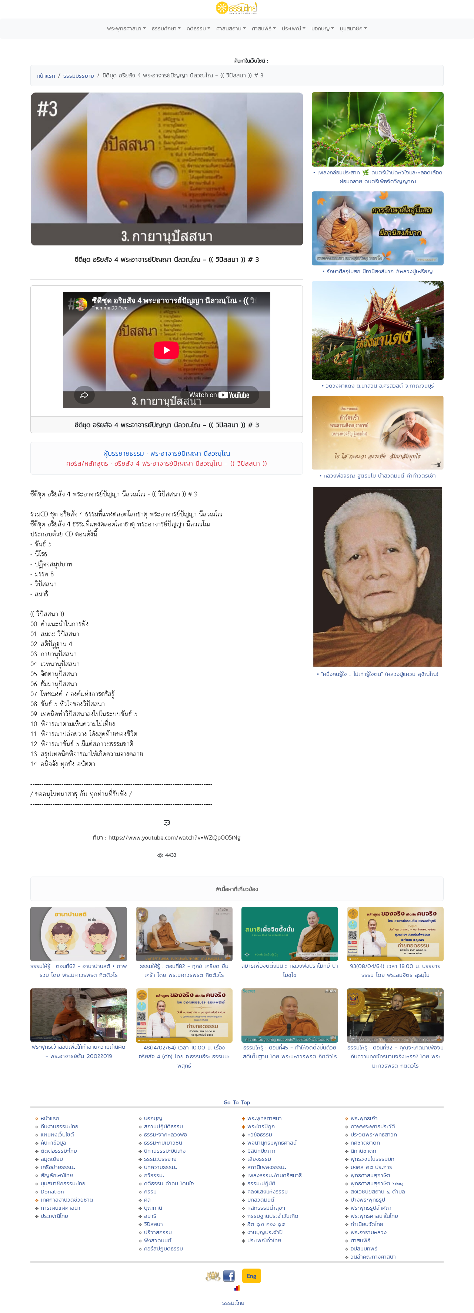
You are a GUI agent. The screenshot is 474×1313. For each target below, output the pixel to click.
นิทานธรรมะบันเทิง (165, 1151)
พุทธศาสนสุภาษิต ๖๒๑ (377, 1183)
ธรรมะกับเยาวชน (163, 1142)
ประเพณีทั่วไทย (264, 1240)
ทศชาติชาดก (365, 1142)
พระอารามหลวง (369, 1232)
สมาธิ (150, 1216)
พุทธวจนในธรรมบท (372, 1159)
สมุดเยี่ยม (52, 1159)
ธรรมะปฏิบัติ (261, 1183)
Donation (52, 1191)
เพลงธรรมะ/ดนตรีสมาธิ (274, 1175)
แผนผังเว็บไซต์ (57, 1134)
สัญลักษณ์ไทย (57, 1175)
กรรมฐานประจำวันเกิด (272, 1216)
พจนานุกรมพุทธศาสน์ (272, 1142)
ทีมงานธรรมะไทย (60, 1126)
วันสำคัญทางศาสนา (373, 1256)
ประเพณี (291, 28)
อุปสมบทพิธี (364, 1248)
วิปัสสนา (153, 1224)
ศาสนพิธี (261, 28)
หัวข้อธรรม (259, 1134)
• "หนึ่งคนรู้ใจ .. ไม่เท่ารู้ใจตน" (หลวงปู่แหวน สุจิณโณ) (377, 674)
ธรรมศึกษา (164, 28)
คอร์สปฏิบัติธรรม (163, 1248)
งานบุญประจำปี (265, 1232)
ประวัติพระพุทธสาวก (374, 1134)
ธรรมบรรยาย (78, 76)
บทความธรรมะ (160, 1167)
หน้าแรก (46, 76)
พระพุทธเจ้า (364, 1118)
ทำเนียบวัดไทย (367, 1224)
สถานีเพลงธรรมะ (266, 1167)
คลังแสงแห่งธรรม (267, 1191)
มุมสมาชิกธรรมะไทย (63, 1183)
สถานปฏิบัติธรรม (163, 1126)
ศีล (147, 1199)
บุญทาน (153, 1208)
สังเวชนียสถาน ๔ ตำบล (378, 1191)
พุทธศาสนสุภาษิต (370, 1175)
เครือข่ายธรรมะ (58, 1167)
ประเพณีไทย (54, 1216)
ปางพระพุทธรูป (368, 1199)
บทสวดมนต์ (260, 1199)
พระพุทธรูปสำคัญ (371, 1208)
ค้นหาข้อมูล (53, 1142)
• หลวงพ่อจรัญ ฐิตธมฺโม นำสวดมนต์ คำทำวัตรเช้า (378, 475)
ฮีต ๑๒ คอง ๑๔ (266, 1224)
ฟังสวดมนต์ (157, 1240)
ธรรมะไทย (233, 1303)
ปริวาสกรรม (158, 1232)
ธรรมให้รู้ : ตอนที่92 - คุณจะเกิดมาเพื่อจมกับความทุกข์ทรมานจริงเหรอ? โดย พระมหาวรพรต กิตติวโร (395, 1056)
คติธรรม (196, 28)
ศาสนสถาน (228, 28)
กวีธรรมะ (154, 1175)
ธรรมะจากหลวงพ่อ (165, 1134)
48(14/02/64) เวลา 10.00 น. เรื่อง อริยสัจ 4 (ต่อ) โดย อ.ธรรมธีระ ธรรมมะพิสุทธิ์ (184, 1056)
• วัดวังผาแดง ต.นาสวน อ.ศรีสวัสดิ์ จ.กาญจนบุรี (378, 385)
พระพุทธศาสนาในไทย (374, 1216)
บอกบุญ (320, 28)
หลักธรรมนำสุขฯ (266, 1208)
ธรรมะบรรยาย (160, 1159)
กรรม (150, 1191)
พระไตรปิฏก (261, 1126)
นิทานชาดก (363, 1151)
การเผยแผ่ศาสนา (60, 1208)
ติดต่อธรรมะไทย (59, 1151)
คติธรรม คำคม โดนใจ (169, 1183)
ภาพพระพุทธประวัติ (373, 1126)
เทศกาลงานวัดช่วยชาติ (67, 1199)
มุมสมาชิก (351, 28)
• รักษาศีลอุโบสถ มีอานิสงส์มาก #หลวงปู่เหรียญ (378, 271)
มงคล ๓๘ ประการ (371, 1167)
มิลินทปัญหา (261, 1151)
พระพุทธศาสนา (124, 28)
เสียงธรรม (259, 1159)
